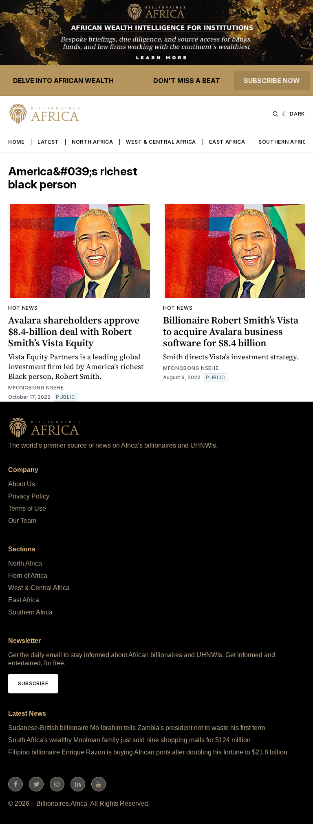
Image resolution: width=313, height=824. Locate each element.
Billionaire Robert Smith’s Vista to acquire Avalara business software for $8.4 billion (230, 331)
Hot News (23, 308)
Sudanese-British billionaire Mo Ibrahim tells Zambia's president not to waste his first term (136, 727)
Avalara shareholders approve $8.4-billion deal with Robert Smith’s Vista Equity (73, 331)
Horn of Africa (27, 575)
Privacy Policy (28, 496)
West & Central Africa (161, 142)
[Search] (275, 114)
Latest (48, 142)
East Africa (227, 142)
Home (16, 142)
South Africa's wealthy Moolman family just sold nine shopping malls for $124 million (129, 740)
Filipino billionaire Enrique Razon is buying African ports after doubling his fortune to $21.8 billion (147, 752)
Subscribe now (272, 80)
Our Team (22, 520)
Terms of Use (27, 508)
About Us (21, 484)
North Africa (92, 142)
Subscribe (33, 683)
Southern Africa (284, 142)
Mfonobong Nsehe (36, 388)
